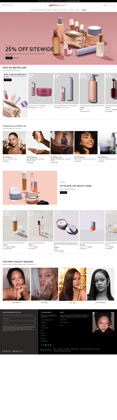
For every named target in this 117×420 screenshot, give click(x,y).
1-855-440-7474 (44, 322)
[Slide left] (112, 69)
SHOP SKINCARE (30, 162)
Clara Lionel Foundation (64, 322)
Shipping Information (45, 327)
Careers (61, 325)
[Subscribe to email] (34, 318)
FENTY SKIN (44, 302)
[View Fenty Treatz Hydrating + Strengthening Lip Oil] (92, 225)
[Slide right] (113, 69)
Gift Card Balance (44, 340)
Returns (42, 330)
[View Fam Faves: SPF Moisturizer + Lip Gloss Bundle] (66, 88)
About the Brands (63, 319)
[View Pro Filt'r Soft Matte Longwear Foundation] (15, 225)
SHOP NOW (63, 192)
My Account (43, 338)
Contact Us (43, 333)
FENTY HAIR (72, 303)
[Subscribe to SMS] (34, 322)
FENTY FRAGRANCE (100, 302)
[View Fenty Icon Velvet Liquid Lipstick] (40, 225)
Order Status (43, 325)
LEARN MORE (16, 57)
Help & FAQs (43, 335)
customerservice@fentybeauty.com (47, 319)
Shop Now (41, 101)
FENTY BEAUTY (16, 302)
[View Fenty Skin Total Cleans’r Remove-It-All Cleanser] (92, 88)
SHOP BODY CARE (54, 162)
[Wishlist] (111, 5)
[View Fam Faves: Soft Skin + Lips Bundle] (40, 88)
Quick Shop (92, 101)
